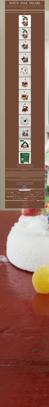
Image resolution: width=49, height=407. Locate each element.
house (41, 196)
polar (36, 198)
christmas (33, 196)
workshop (14, 194)
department (10, 196)
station (33, 198)
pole (37, 192)
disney (15, 193)
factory (19, 192)
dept (32, 194)
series (38, 194)
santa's (40, 192)
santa (30, 198)
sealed (25, 193)
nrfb (8, 192)
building (21, 198)
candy (24, 196)
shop (19, 196)
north (12, 192)
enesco (28, 196)
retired (38, 196)
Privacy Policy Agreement (25, 205)
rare (16, 196)
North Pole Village (25, 202)
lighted (28, 194)
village (26, 198)
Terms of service (25, 206)
